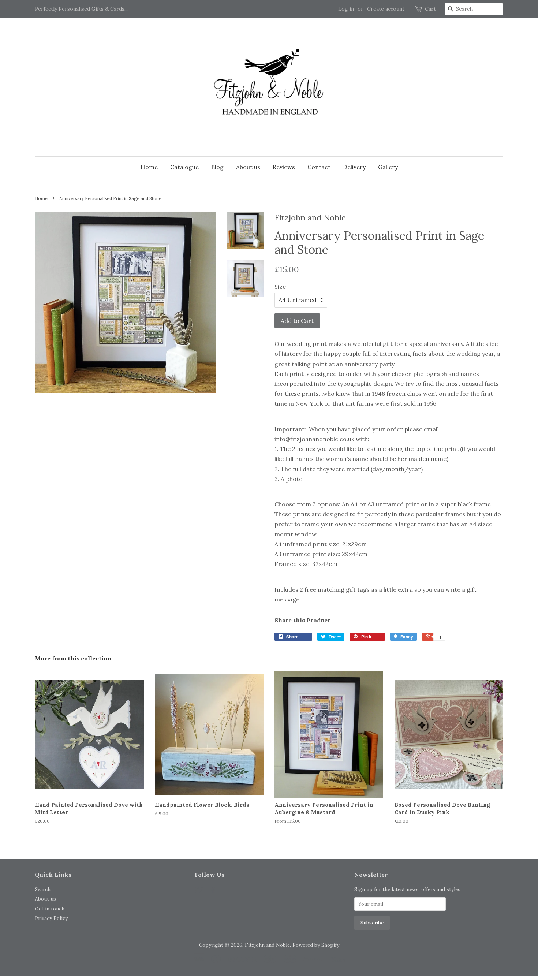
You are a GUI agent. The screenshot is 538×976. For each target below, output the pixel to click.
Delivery (354, 167)
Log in (346, 8)
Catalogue (184, 167)
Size (280, 286)
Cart (430, 8)
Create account (385, 8)
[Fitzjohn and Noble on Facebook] (212, 891)
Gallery (388, 167)
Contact (318, 167)
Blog (217, 167)
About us (248, 167)
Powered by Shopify (315, 945)
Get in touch (49, 908)
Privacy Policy (51, 918)
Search (43, 889)
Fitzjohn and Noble (267, 945)
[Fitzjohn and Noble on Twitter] (199, 891)
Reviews (284, 167)
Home (149, 167)
